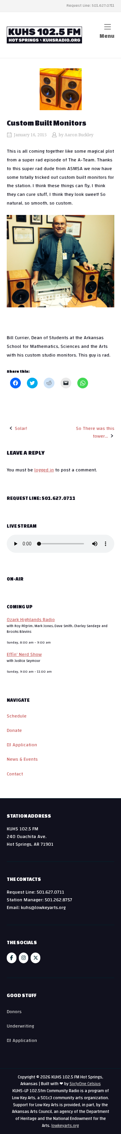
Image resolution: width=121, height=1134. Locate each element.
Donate (14, 730)
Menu (106, 36)
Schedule (17, 716)
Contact (15, 773)
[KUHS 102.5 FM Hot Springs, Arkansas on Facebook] (11, 958)
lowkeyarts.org (65, 1126)
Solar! (21, 428)
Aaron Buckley (79, 135)
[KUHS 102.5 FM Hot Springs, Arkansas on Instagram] (24, 958)
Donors (14, 1011)
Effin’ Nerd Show (24, 654)
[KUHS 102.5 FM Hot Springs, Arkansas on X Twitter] (35, 958)
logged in (44, 469)
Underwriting (20, 1026)
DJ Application (22, 744)
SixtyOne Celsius (85, 1084)
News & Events (22, 759)
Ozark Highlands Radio (31, 619)
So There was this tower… (95, 432)
